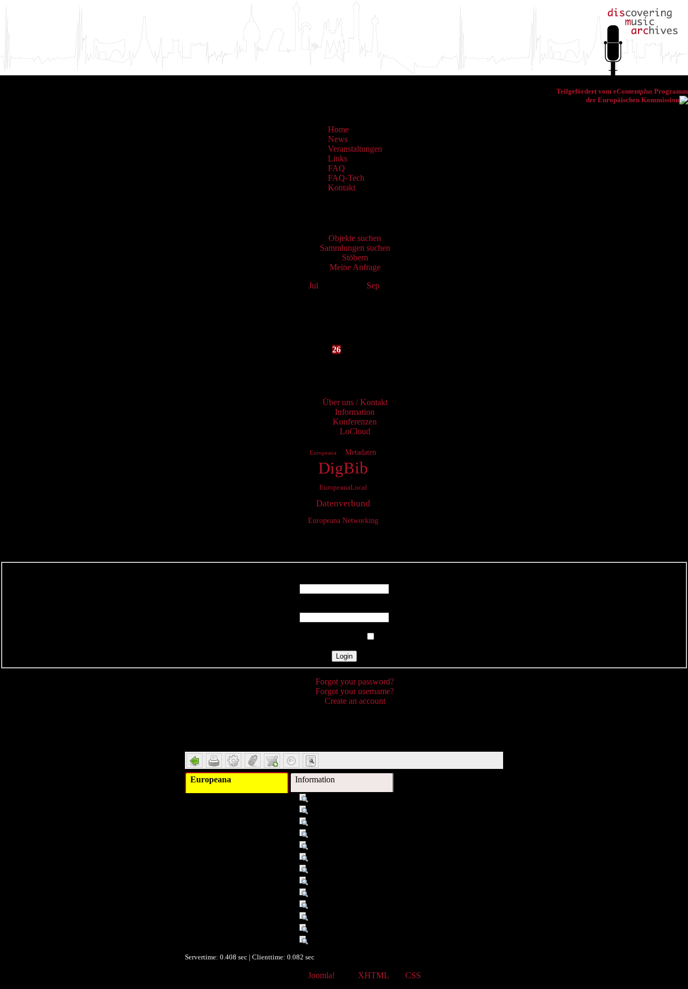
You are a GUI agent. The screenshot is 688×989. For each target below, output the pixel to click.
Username (344, 578)
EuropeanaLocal (343, 487)
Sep (373, 285)
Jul (313, 285)
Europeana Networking (343, 520)
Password (344, 607)
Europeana (323, 452)
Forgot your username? (355, 691)
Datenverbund (343, 503)
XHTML (373, 975)
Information (315, 779)
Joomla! (321, 975)
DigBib (343, 468)
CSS (413, 975)
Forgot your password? (355, 681)
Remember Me (337, 636)
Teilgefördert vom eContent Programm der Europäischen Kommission (622, 95)
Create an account (355, 700)
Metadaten (360, 452)
